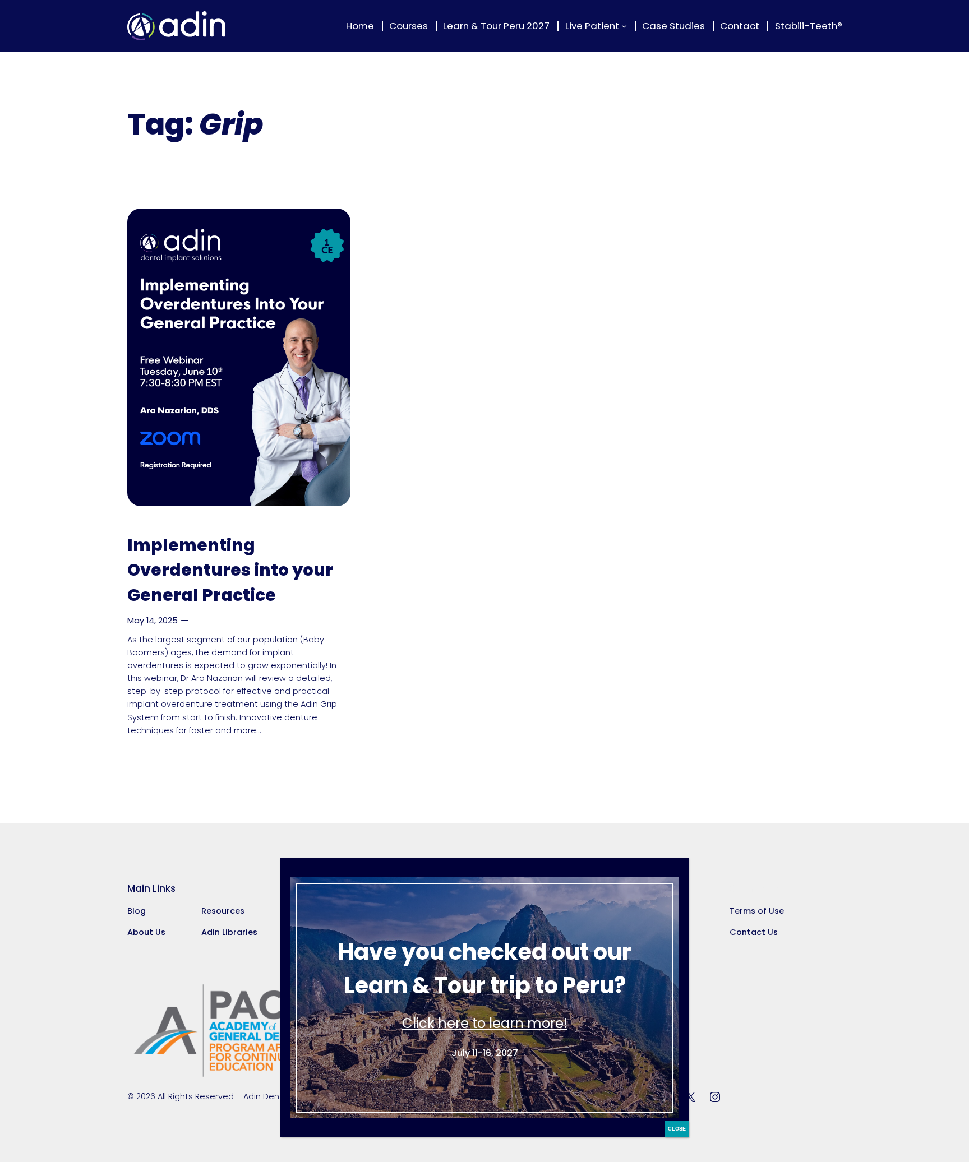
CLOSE (677, 1129)
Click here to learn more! (484, 1023)
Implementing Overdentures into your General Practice (230, 570)
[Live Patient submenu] (624, 26)
